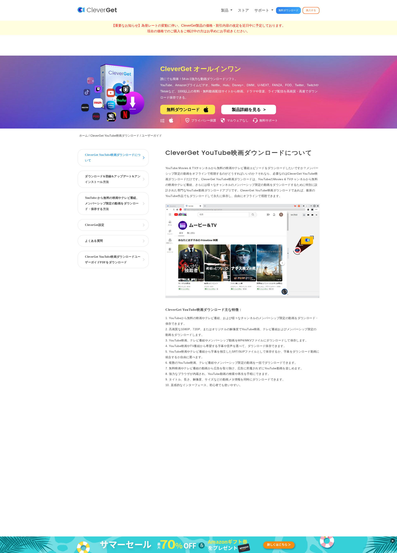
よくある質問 (94, 240)
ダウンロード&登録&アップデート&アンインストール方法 (112, 179)
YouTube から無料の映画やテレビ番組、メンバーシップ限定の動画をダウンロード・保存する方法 (112, 203)
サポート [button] (262, 10)
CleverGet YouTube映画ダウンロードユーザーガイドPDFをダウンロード (112, 259)
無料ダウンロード (288, 10)
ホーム (83, 135)
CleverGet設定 (94, 224)
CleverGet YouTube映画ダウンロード (114, 135)
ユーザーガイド (152, 135)
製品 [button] (225, 10)
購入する (311, 10)
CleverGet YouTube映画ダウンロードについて (112, 157)
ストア (243, 10)
